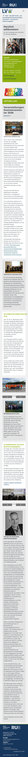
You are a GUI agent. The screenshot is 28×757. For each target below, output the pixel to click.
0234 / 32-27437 (8, 744)
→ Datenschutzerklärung (10, 749)
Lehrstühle (5, 19)
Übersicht (6, 116)
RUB (6, 16)
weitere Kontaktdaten (10, 78)
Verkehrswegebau (9, 75)
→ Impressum (7, 747)
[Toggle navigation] (23, 10)
